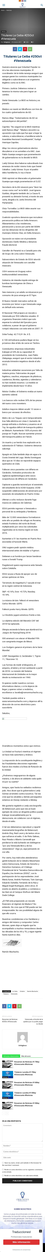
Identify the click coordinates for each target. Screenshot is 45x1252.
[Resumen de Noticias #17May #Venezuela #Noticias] (7, 1064)
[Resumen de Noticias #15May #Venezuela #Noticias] (7, 1105)
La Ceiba (14, 991)
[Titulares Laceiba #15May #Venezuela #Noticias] (7, 1095)
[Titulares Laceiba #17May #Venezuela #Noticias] (7, 1074)
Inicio (2, 10)
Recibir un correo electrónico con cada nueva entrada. (21, 1175)
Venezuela (14, 994)
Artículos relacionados (11, 1056)
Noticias (9, 10)
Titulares (6, 994)
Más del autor (26, 1056)
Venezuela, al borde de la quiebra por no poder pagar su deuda (33, 1021)
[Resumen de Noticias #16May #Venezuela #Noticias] (7, 1085)
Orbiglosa (7, 42)
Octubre (22, 991)
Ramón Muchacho (32, 991)
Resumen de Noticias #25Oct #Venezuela (9, 1020)
